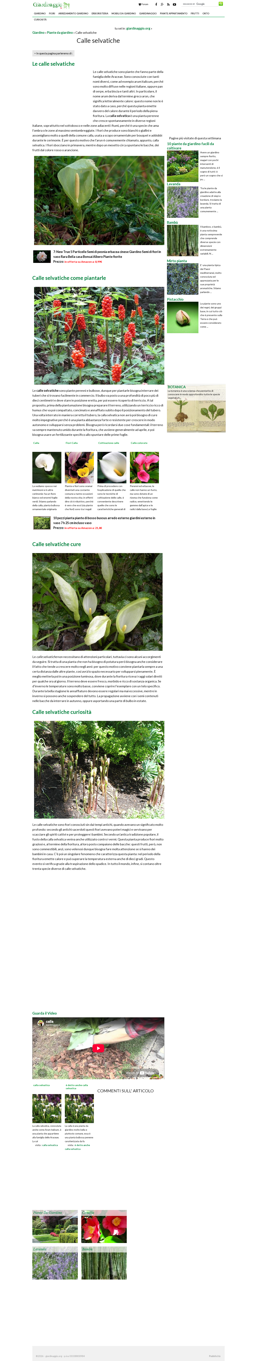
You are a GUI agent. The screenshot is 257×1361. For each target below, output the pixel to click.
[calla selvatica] (46, 1108)
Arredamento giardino (73, 13)
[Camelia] (104, 1226)
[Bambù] (104, 1263)
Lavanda (39, 1249)
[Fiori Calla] (80, 467)
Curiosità (40, 19)
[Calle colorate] (145, 467)
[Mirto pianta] (183, 279)
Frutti (195, 13)
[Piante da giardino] (55, 1226)
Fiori (52, 13)
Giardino (40, 13)
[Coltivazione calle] (113, 467)
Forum (144, 4)
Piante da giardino (60, 32)
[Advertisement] (73, 28)
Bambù (87, 1249)
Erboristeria (100, 13)
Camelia (88, 1213)
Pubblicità (214, 1356)
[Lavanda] (55, 1263)
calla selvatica (50, 1145)
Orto (205, 13)
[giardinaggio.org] (52, 5)
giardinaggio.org (138, 28)
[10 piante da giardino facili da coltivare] (183, 166)
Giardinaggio (148, 13)
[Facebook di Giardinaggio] (156, 4)
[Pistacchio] (183, 317)
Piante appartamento (173, 13)
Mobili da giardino (124, 13)
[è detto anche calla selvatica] (79, 1108)
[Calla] (48, 467)
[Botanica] (196, 408)
